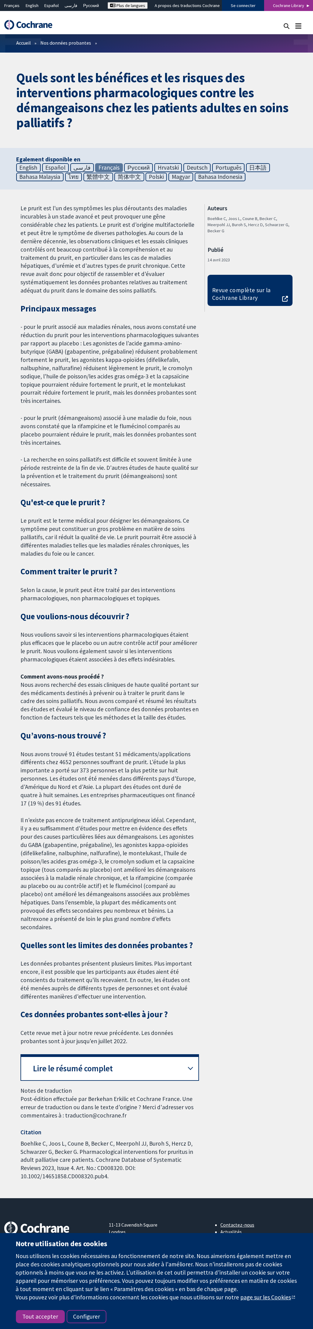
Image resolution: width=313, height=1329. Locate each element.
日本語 (258, 167)
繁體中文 (98, 176)
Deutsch (197, 167)
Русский (91, 5)
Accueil (23, 43)
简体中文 (129, 176)
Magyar (181, 176)
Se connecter (243, 5)
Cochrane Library (288, 5)
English (32, 5)
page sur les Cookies (265, 1297)
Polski (156, 176)
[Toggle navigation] (298, 26)
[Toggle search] (286, 26)
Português (228, 167)
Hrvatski (168, 167)
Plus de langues (130, 5)
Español (51, 5)
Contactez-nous (237, 1225)
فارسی (70, 5)
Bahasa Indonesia (220, 176)
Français (12, 5)
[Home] (31, 25)
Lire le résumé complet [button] (73, 1068)
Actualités (231, 1232)
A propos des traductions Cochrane (187, 5)
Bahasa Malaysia (39, 176)
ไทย (73, 176)
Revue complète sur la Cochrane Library (241, 293)
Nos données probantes (65, 43)
